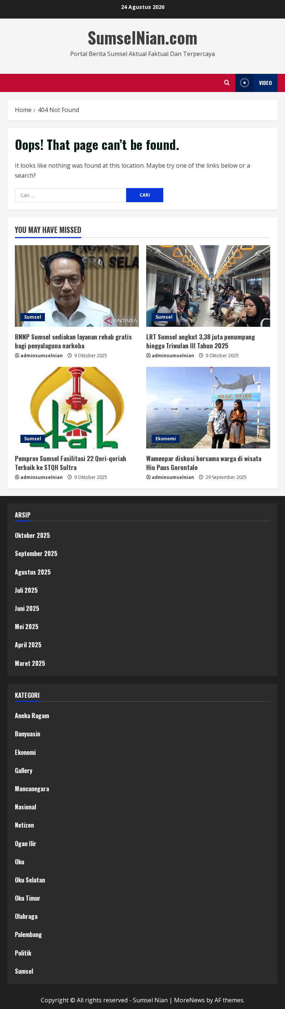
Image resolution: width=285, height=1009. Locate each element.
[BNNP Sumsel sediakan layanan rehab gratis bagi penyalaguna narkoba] (77, 286)
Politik (23, 953)
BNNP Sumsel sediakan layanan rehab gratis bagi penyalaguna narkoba (73, 341)
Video (265, 82)
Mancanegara (32, 788)
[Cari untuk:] (70, 195)
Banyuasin (27, 733)
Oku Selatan (30, 879)
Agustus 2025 (33, 572)
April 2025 (28, 644)
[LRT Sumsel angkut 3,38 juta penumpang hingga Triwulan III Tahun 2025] (208, 286)
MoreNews (189, 1000)
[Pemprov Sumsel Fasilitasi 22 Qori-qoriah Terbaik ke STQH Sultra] (77, 407)
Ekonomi (165, 439)
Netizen (24, 825)
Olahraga (26, 916)
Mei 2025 (27, 626)
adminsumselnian (41, 355)
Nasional (25, 806)
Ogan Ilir (25, 843)
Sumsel (32, 317)
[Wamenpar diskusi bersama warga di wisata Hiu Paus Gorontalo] (208, 407)
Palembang (28, 934)
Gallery (23, 770)
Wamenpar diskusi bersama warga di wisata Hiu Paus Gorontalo (203, 463)
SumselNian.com (142, 37)
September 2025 (36, 553)
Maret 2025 (30, 663)
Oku (19, 861)
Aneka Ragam (32, 715)
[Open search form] (227, 83)
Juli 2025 (26, 590)
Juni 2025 (27, 608)
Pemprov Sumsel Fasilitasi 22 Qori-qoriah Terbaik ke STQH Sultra (70, 463)
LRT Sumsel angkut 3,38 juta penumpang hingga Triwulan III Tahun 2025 (200, 341)
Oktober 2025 (32, 535)
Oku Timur (27, 898)
